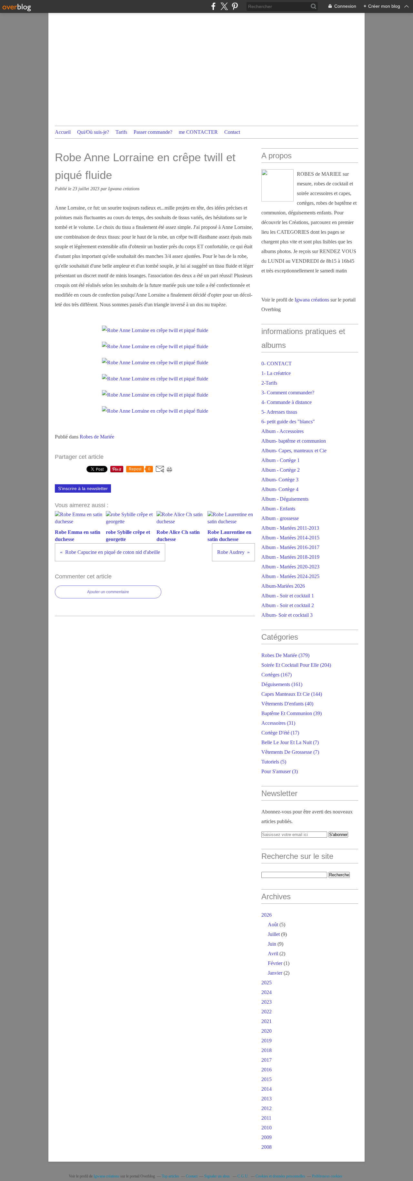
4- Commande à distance (286, 402)
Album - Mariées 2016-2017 (290, 547)
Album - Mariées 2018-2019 (290, 557)
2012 (266, 1108)
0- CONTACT (276, 363)
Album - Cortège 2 (280, 470)
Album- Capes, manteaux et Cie (294, 450)
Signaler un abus (217, 1176)
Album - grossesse (280, 518)
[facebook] (213, 6)
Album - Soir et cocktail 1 (287, 595)
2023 (266, 1002)
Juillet (274, 934)
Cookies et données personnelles (280, 1176)
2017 (266, 1060)
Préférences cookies (327, 1176)
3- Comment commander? (287, 392)
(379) (285, 655)
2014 (266, 1089)
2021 (266, 1021)
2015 (266, 1079)
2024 (266, 992)
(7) (290, 742)
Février (275, 963)
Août (273, 924)
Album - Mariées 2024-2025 (290, 576)
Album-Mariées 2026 (283, 586)
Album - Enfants (278, 508)
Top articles (170, 1176)
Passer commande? (153, 132)
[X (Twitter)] (224, 6)
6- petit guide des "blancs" (288, 421)
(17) (280, 732)
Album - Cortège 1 (280, 460)
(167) (276, 674)
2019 (266, 1040)
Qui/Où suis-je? (93, 132)
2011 (266, 1118)
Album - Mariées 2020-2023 (290, 566)
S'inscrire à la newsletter (83, 488)
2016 (266, 1069)
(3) (279, 771)
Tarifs (121, 132)
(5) (273, 761)
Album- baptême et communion (293, 441)
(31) (278, 723)
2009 (266, 1137)
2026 (266, 915)
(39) (291, 713)
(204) (296, 665)
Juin (272, 944)
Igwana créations (312, 299)
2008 (266, 1147)
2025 (266, 982)
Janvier (275, 973)
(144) (291, 694)
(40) (287, 703)
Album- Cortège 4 (279, 489)
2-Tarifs (269, 383)
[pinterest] (235, 6)
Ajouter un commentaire (108, 592)
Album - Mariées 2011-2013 (290, 528)
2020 (266, 1031)
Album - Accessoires (282, 431)
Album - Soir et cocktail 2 (287, 605)
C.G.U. (243, 1176)
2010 (266, 1127)
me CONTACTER (198, 132)
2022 (266, 1011)
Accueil (63, 132)
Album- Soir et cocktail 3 (287, 615)
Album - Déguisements (284, 499)
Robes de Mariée (97, 436)
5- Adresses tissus (279, 412)
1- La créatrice (276, 373)
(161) (281, 684)
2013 (266, 1098)
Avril (273, 953)
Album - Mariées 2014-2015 (290, 537)
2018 (266, 1050)
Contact (232, 132)
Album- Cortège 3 (279, 479)
